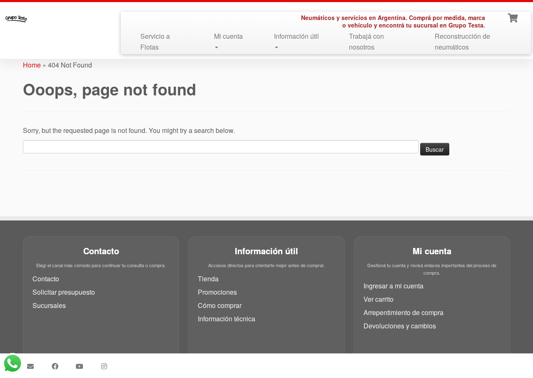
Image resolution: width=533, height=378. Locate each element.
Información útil (296, 36)
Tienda (208, 278)
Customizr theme (325, 363)
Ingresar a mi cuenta (393, 285)
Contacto (45, 278)
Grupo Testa (219, 363)
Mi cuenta (228, 36)
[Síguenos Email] (33, 366)
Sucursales (49, 305)
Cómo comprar (220, 305)
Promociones (217, 292)
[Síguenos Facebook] (57, 366)
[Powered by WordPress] (264, 361)
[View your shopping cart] (514, 17)
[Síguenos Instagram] (107, 366)
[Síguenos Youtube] (82, 366)
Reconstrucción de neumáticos (462, 41)
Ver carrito (379, 299)
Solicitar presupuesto (63, 292)
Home (32, 65)
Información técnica (226, 318)
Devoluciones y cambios (400, 325)
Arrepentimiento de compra (403, 312)
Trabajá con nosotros (366, 41)
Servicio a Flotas (155, 41)
